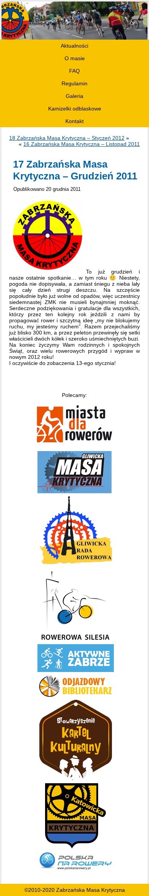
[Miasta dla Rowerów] (74, 442)
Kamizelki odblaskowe (74, 109)
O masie (75, 58)
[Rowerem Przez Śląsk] (75, 641)
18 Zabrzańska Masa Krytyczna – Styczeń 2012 (67, 138)
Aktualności (74, 46)
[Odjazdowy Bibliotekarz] (75, 697)
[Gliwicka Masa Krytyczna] (74, 491)
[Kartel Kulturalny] (75, 780)
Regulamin (74, 83)
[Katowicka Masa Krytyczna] (75, 846)
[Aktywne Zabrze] (75, 670)
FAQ (74, 71)
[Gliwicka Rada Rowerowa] (75, 565)
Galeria (74, 96)
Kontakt (74, 121)
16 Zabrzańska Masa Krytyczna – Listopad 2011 (81, 144)
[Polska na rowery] (75, 871)
